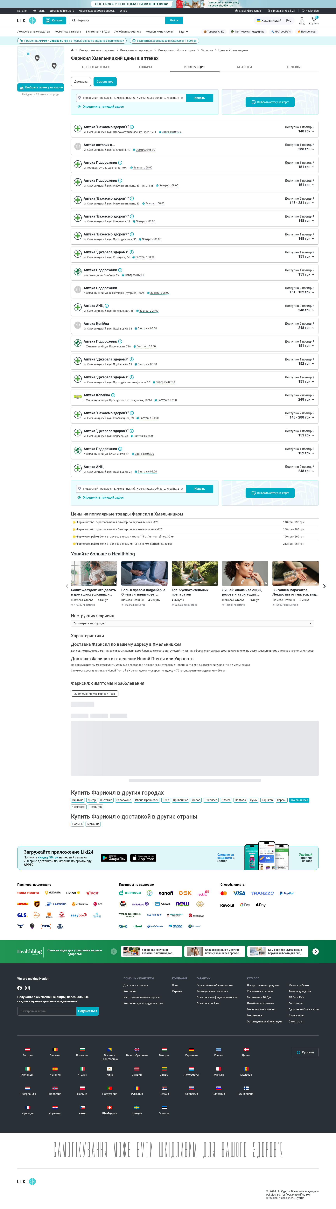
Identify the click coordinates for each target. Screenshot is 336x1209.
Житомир (106, 800)
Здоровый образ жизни (304, 1009)
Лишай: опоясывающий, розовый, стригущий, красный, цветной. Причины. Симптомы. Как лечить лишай (243, 592)
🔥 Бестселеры (306, 31)
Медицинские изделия (160, 31)
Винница (77, 800)
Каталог (22, 10)
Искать (199, 98)
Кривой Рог (180, 800)
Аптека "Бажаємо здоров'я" (132, 127)
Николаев (211, 800)
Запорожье (123, 800)
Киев (166, 800)
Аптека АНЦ (106, 305)
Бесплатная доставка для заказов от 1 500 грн (167, 40)
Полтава (240, 800)
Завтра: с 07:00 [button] (134, 275)
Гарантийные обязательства (215, 985)
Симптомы (296, 1021)
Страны (177, 991)
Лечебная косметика (127, 31)
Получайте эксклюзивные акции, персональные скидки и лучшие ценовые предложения (53, 999)
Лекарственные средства (33, 31)
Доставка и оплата (62, 10)
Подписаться (87, 1011)
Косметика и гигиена (67, 31)
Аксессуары (296, 1015)
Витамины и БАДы (98, 31)
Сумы (253, 800)
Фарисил (207, 50)
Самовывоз (105, 81)
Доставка (81, 81)
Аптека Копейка (113, 395)
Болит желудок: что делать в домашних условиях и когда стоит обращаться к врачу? (93, 592)
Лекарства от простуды (136, 50)
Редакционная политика (212, 991)
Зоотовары (296, 1003)
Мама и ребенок (299, 985)
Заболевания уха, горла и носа (94, 693)
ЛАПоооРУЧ (296, 997)
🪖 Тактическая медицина (247, 31)
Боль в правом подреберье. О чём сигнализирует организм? (143, 592)
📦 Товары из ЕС (213, 31)
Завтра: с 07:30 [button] (167, 400)
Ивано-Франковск (146, 800)
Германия (93, 824)
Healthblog (312, 10)
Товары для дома (300, 991)
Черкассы (78, 806)
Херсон (281, 800)
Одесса (226, 800)
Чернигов (95, 806)
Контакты (38, 10)
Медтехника (254, 1015)
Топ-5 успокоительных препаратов (190, 592)
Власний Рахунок (250, 10)
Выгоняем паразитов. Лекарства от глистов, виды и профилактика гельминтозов (295, 592)
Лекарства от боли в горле (176, 50)
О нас (123, 10)
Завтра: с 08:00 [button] (171, 131)
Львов (196, 800)
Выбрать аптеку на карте (44, 87)
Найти (174, 20)
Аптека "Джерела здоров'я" (131, 252)
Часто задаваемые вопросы (97, 10)
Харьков (267, 800)
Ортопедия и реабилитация (264, 1021)
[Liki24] (26, 1181)
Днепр (92, 800)
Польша (77, 824)
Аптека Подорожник (120, 162)
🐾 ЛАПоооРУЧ (281, 31)
